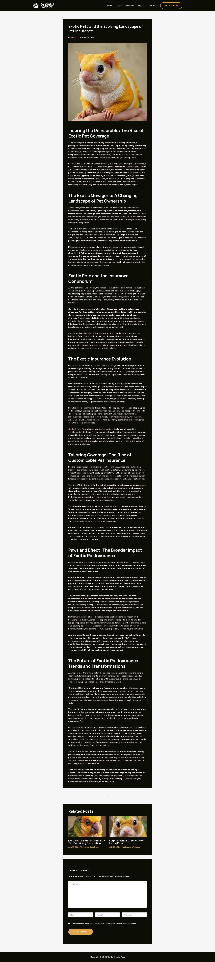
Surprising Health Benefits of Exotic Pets (126, 842)
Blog (140, 5)
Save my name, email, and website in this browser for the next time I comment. (104, 923)
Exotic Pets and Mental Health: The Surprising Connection (86, 842)
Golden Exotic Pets (77, 429)
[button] (143, 5)
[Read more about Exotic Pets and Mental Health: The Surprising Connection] (87, 826)
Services (130, 5)
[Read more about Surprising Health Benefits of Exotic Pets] (128, 826)
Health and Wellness (90, 847)
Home (109, 5)
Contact (152, 5)
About (119, 5)
